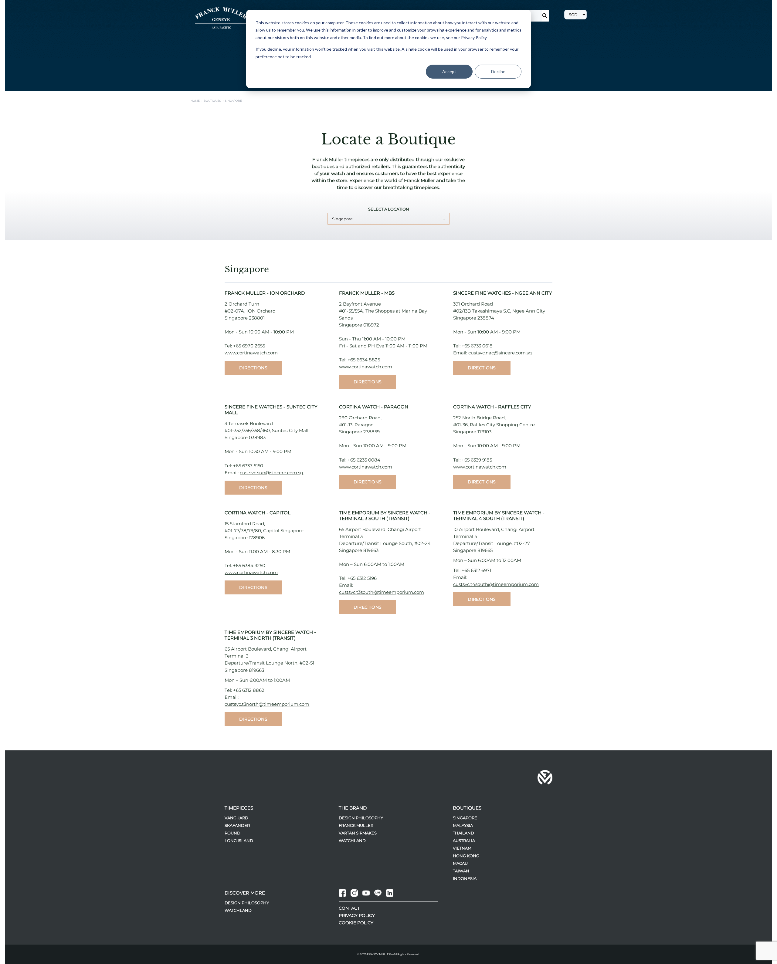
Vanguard (236, 817)
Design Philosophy (361, 817)
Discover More (245, 893)
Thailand (463, 832)
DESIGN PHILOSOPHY (247, 902)
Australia (464, 840)
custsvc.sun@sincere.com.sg (271, 472)
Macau (460, 863)
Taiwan (461, 870)
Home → (197, 100)
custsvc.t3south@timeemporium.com (381, 592)
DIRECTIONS (253, 367)
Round (232, 832)
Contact (349, 908)
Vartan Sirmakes (358, 832)
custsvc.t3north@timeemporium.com (267, 704)
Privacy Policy (357, 915)
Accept (449, 71)
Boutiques (467, 808)
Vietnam (462, 848)
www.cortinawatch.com (251, 353)
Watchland (352, 840)
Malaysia (463, 825)
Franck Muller (356, 825)
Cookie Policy (356, 922)
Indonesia (465, 878)
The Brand (353, 808)
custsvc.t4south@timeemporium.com (496, 584)
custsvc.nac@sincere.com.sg (500, 353)
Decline (498, 71)
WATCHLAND (238, 910)
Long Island (239, 840)
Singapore (342, 218)
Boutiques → (214, 100)
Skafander (237, 825)
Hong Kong (466, 855)
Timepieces (239, 808)
